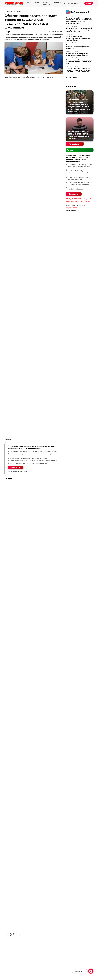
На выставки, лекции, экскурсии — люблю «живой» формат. (28, 458)
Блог (37, 2)
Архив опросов (71, 210)
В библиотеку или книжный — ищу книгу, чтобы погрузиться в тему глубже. (33, 460)
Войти (88, 3)
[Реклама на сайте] (90, 971)
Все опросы (8, 479)
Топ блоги (71, 86)
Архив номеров (46, 3)
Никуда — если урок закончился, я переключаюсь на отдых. (28, 463)
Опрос (70, 150)
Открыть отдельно (72, 208)
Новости (28, 2)
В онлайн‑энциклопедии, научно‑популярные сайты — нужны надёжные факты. (32, 455)
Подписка (57, 2)
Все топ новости (71, 78)
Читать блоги (74, 144)
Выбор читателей (79, 12)
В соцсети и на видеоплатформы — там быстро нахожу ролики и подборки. (33, 451)
